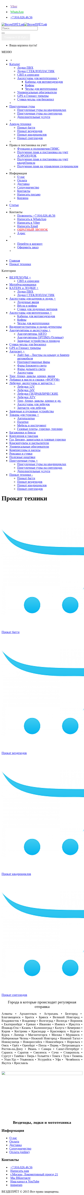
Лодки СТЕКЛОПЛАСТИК (36, 71)
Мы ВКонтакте (20, 1178)
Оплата (22, 180)
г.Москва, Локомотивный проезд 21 (34, 1174)
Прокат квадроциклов (32, 134)
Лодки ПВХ (25, 67)
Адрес (21, 233)
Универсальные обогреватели (37, 92)
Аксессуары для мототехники (37, 78)
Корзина (22, 198)
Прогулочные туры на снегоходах (39, 113)
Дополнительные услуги (33, 117)
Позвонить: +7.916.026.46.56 (36, 215)
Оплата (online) (19, 1152)
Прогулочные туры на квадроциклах (41, 110)
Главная (14, 260)
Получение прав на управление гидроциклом (47, 166)
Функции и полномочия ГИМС (38, 148)
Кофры (29, 85)
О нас (21, 176)
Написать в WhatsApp (31, 219)
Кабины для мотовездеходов (44, 81)
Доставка (23, 184)
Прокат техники (20, 264)
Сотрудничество (28, 187)
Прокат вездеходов (29, 131)
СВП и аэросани (28, 74)
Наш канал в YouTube (24, 1181)
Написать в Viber (28, 222)
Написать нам (19, 1170)
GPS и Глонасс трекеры (33, 95)
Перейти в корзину (30, 243)
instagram (16, 1185)
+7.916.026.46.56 (21, 1167)
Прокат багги (26, 127)
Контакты (23, 191)
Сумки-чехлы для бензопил (35, 99)
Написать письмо (28, 194)
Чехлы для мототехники (41, 88)
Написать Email (27, 226)
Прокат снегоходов (30, 138)
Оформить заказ (27, 247)
